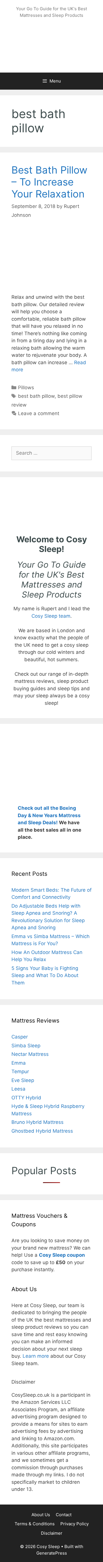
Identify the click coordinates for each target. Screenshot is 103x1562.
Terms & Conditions (35, 1523)
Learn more (36, 1356)
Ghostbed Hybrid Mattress (42, 1131)
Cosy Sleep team (50, 616)
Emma (18, 1063)
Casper (19, 1037)
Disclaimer (51, 1533)
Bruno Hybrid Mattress (37, 1122)
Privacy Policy (74, 1523)
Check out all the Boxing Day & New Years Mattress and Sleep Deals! (49, 815)
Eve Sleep (22, 1080)
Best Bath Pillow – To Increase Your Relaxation (49, 182)
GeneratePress (51, 1553)
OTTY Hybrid (26, 1098)
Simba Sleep (25, 1045)
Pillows (26, 387)
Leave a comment (38, 413)
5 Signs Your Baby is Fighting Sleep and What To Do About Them (44, 975)
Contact (64, 1514)
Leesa (18, 1089)
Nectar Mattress (30, 1054)
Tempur (20, 1071)
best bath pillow (36, 396)
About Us (40, 1514)
